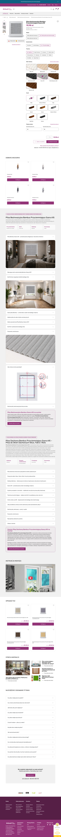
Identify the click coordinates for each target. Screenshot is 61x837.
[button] (51, 9)
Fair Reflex (29, 57)
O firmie (38, 824)
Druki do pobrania (30, 826)
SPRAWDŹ (38, 1)
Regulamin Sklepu (40, 828)
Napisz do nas (30, 775)
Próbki (18, 834)
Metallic (50, 55)
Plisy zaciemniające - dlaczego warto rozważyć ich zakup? (48, 662)
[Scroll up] (4, 20)
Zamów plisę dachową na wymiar (16, 548)
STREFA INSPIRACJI (12, 657)
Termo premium (30, 55)
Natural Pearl (36, 57)
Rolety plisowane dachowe (32, 38)
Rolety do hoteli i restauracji (9, 805)
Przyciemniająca (46, 45)
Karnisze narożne (29, 807)
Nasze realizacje (40, 829)
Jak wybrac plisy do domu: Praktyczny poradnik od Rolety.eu (16, 678)
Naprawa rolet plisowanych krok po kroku (48, 677)
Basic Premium (37, 52)
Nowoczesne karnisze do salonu (30, 812)
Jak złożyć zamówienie (19, 828)
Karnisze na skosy (29, 809)
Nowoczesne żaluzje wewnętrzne (40, 805)
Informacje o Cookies (41, 826)
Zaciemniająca (36, 45)
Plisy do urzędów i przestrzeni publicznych (19, 811)
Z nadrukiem (44, 55)
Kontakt (48, 4)
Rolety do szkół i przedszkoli (9, 808)
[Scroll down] (4, 34)
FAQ (28, 824)
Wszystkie (29, 45)
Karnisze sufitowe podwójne (29, 805)
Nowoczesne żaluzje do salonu (40, 812)
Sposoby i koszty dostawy (20, 831)
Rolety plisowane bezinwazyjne (47, 35)
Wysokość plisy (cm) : (47, 126)
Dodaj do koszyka (53, 141)
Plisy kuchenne (19, 804)
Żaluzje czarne (39, 807)
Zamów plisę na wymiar (14, 423)
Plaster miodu (51, 52)
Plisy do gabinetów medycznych (19, 807)
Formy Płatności (20, 826)
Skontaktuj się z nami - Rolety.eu (31, 829)
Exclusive (44, 52)
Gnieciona (37, 55)
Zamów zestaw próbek (54, 61)
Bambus (30, 52)
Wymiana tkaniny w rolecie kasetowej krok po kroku (48, 670)
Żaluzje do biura (39, 814)
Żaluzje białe (38, 809)
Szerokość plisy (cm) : (30, 126)
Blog (52, 4)
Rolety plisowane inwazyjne (32, 35)
